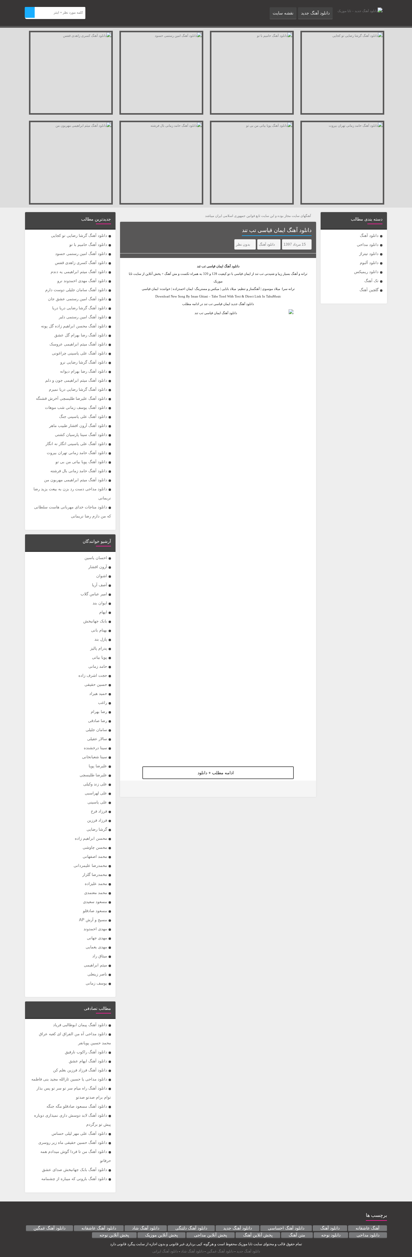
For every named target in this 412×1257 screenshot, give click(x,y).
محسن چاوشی (95, 847)
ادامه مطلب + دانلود (216, 772)
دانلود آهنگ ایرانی (165, 1251)
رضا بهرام (99, 711)
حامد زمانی (97, 666)
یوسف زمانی (96, 983)
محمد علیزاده (96, 883)
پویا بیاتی (99, 657)
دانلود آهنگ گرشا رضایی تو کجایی (79, 235)
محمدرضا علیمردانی (90, 865)
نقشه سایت (283, 13)
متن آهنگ (297, 1235)
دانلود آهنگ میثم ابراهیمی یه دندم (79, 271)
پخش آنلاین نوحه (114, 1235)
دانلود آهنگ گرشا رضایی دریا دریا (79, 308)
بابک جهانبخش (95, 621)
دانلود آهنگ (369, 235)
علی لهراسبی (96, 793)
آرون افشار (97, 567)
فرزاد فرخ (99, 811)
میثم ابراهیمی (95, 965)
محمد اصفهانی (95, 856)
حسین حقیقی (95, 684)
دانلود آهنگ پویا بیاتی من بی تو (81, 462)
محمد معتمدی (95, 892)
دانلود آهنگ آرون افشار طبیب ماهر (78, 425)
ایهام (103, 612)
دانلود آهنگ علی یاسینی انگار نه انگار (76, 443)
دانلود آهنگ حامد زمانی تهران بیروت (77, 452)
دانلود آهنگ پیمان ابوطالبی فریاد (80, 1025)
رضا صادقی (97, 720)
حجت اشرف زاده (92, 675)
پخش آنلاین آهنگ (258, 1235)
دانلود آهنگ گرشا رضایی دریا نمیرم (78, 389)
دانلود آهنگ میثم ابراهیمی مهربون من (75, 480)
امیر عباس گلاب (94, 594)
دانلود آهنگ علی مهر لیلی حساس (79, 1133)
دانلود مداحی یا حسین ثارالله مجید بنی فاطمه (69, 1079)
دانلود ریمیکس (366, 271)
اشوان (101, 576)
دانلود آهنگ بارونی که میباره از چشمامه (74, 1178)
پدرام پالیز (98, 648)
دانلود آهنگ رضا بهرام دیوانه (83, 371)
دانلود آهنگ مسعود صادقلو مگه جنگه (76, 1106)
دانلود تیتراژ (369, 253)
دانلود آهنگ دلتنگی (191, 1228)
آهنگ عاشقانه (367, 1228)
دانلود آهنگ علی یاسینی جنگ (83, 416)
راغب (102, 702)
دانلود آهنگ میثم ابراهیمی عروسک (78, 344)
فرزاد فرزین (97, 820)
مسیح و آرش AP (93, 920)
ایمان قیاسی (215, 266)
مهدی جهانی (97, 938)
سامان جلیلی (96, 729)
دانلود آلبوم (369, 262)
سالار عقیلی (97, 739)
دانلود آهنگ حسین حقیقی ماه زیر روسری (72, 1142)
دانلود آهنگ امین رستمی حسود (81, 253)
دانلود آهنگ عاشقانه (98, 1228)
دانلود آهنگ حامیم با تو (88, 244)
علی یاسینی (97, 802)
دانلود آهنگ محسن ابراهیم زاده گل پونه (74, 326)
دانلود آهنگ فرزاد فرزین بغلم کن (80, 1070)
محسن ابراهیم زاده (91, 838)
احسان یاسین (95, 557)
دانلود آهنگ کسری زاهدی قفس (81, 262)
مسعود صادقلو (95, 911)
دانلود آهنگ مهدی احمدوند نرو (82, 280)
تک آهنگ (371, 280)
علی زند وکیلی (95, 784)
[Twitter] (128, 789)
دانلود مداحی (368, 244)
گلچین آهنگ (369, 290)
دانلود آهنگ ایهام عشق (88, 1061)
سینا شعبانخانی (94, 757)
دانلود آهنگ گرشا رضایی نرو (83, 362)
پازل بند (100, 639)
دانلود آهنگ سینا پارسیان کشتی (81, 434)
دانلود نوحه (331, 1235)
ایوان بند (100, 603)
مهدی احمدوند (95, 929)
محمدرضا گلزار (94, 874)
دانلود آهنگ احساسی (286, 1228)
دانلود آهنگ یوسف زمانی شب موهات (76, 407)
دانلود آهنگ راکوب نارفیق (86, 1052)
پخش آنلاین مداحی (210, 1235)
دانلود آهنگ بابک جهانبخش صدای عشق (74, 1169)
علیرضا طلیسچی (93, 775)
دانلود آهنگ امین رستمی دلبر (83, 317)
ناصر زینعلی (97, 974)
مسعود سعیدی (95, 901)
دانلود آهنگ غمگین (49, 1228)
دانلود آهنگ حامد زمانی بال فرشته (78, 471)
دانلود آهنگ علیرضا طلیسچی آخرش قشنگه (71, 398)
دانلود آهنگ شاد (145, 1228)
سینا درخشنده (95, 748)
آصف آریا (99, 585)
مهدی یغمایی (96, 947)
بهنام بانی (99, 630)
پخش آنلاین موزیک (161, 1235)
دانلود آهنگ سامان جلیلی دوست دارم (76, 290)
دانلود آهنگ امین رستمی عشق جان (77, 299)
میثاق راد (99, 956)
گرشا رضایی (97, 829)
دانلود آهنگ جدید (315, 13)
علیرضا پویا (98, 766)
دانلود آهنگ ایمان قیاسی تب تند (277, 230)
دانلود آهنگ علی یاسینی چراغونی (79, 353)
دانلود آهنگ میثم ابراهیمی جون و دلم (76, 380)
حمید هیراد (98, 693)
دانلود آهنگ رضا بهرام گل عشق (80, 335)
